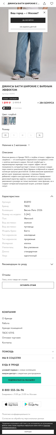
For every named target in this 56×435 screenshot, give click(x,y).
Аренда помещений (12, 328)
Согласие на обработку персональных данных (23, 418)
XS (5, 135)
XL (40, 135)
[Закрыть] (44, 12)
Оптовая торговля (11, 337)
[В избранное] (52, 3)
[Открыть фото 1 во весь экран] (28, 44)
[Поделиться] (44, 3)
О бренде (7, 318)
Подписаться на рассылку (21, 380)
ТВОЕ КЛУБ (8, 332)
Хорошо (28, 432)
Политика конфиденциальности (16, 414)
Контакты (7, 342)
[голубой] (12, 121)
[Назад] (4, 3)
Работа (5, 323)
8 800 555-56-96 (13, 390)
